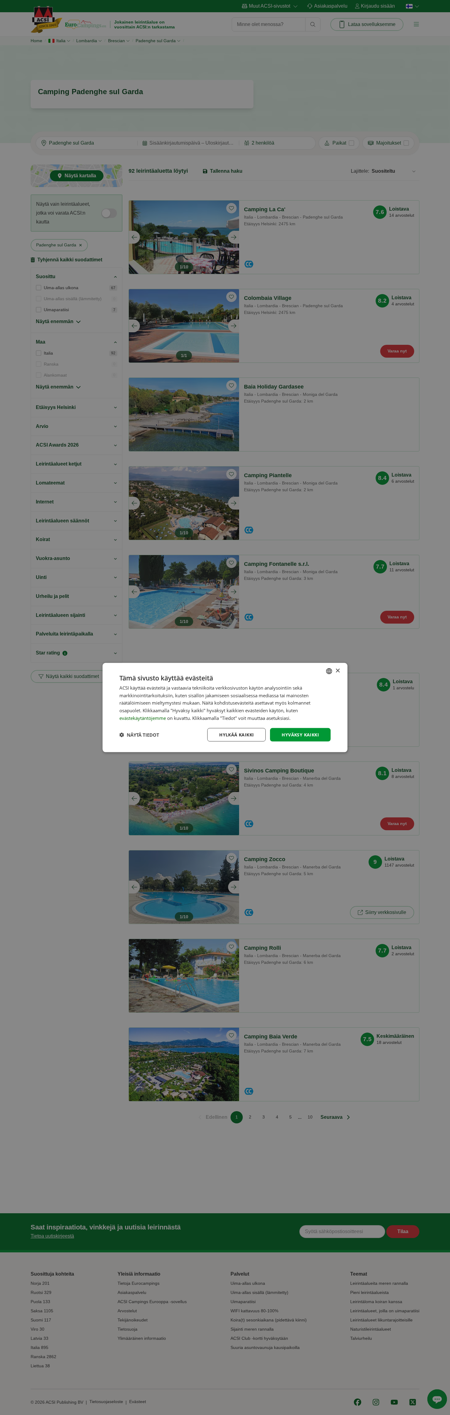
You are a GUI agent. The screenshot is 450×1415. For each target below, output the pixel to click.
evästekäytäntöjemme (143, 718)
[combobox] (329, 671)
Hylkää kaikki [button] (236, 734)
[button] (139, 734)
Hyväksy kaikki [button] (300, 734)
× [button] (337, 671)
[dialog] (225, 707)
